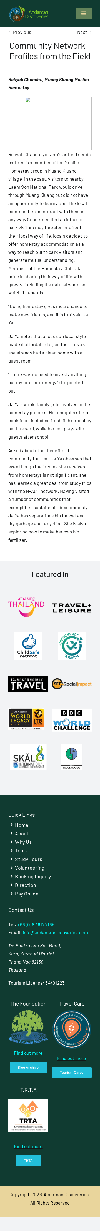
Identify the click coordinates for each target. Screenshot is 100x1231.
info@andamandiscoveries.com (55, 932)
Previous (22, 32)
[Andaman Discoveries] (29, 6)
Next (82, 32)
